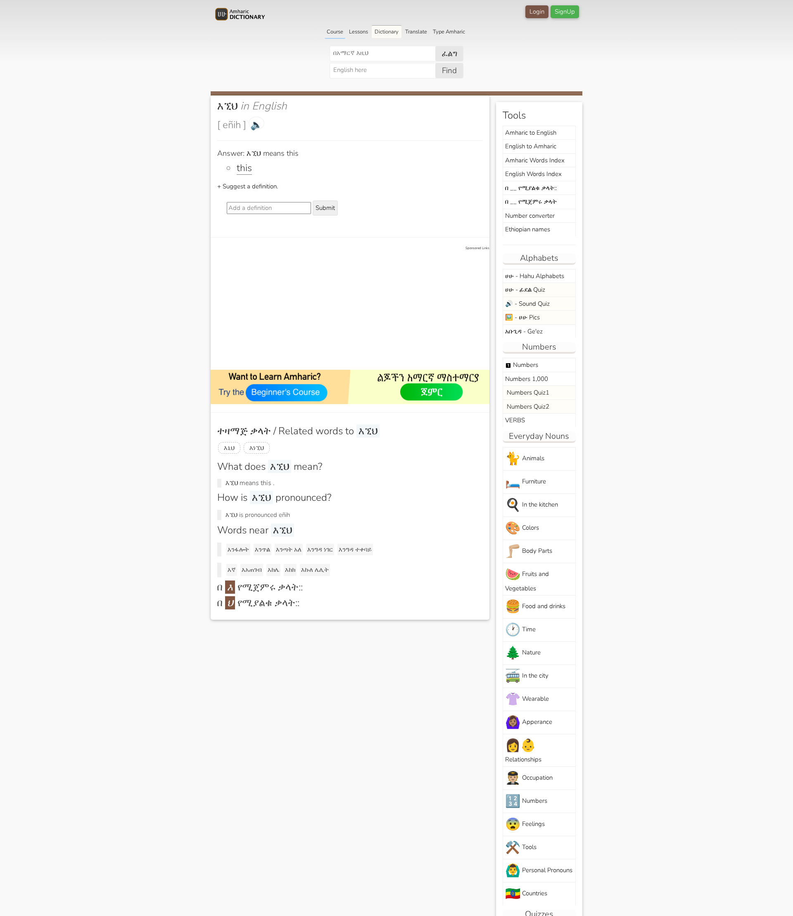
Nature (523, 653)
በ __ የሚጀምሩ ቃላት (531, 201)
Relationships (523, 750)
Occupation (529, 778)
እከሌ (273, 570)
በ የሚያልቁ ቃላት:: (258, 602)
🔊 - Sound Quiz (527, 304)
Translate (416, 32)
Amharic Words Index (535, 160)
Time (520, 629)
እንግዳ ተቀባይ (355, 549)
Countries (526, 893)
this (244, 168)
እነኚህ (256, 448)
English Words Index (533, 174)
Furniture (525, 481)
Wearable (527, 699)
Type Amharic (449, 32)
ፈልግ (449, 53)
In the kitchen (531, 505)
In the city (526, 676)
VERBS (515, 420)
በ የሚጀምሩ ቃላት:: (260, 587)
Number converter (530, 216)
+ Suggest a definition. (247, 186)
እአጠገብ (252, 570)
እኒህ (229, 448)
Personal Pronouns (538, 870)
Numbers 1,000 (526, 379)
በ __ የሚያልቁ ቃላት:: (531, 188)
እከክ (290, 570)
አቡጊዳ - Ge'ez (524, 331)
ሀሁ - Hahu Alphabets (534, 276)
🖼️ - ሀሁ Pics (522, 317)
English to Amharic (530, 146)
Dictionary (387, 32)
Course (335, 32)
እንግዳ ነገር (320, 549)
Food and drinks (535, 606)
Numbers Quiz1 (527, 392)
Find (449, 70)
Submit (325, 208)
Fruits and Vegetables (527, 579)
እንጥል (262, 549)
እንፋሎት (238, 549)
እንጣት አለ (289, 549)
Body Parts (528, 551)
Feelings (525, 824)
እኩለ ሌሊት (315, 570)
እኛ (232, 570)
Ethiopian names (527, 229)
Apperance (528, 722)
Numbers (521, 365)
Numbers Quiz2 (527, 406)
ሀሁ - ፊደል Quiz (525, 290)
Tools (521, 847)
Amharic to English (530, 132)
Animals (524, 458)
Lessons (358, 32)
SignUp (565, 11)
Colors (522, 528)
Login (536, 11)
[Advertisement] (354, 308)
